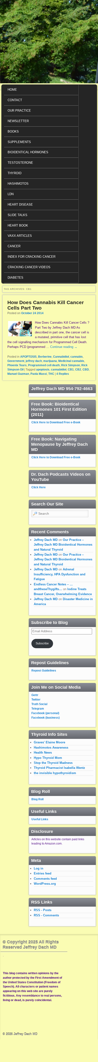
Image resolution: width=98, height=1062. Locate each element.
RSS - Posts (42, 910)
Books (13, 131)
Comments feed (45, 878)
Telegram (37, 708)
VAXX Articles (20, 235)
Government (15, 361)
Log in (38, 868)
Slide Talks (17, 215)
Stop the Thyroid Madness (53, 763)
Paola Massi (38, 373)
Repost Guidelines (43, 670)
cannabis (76, 356)
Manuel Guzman (18, 373)
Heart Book (18, 225)
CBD (86, 369)
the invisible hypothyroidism (55, 773)
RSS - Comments (46, 915)
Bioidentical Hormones (28, 152)
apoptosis (42, 369)
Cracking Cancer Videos (29, 267)
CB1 (71, 369)
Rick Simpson (70, 365)
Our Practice (19, 110)
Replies (62, 373)
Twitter (35, 699)
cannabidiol (58, 369)
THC (51, 373)
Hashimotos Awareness (51, 747)
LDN (11, 194)
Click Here (38, 487)
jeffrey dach (34, 361)
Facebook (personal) (45, 713)
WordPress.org (45, 883)
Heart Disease (20, 204)
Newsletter (18, 121)
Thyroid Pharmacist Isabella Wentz (59, 768)
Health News (43, 752)
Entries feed (42, 873)
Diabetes (15, 277)
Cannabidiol (61, 356)
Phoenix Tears (17, 365)
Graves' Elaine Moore (49, 742)
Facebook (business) (45, 717)
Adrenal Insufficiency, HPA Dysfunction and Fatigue (59, 574)
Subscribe (42, 643)
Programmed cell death (44, 365)
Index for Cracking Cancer (31, 256)
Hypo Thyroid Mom (48, 758)
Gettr (34, 695)
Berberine (45, 356)
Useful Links (39, 819)
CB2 (78, 369)
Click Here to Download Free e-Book (55, 422)
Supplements (19, 142)
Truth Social (39, 704)
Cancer (14, 246)
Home (12, 89)
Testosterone (20, 162)
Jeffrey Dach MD (46, 540)
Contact (15, 100)
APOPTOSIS (28, 356)
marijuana (50, 361)
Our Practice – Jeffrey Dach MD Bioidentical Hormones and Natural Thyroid (63, 544)
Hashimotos (18, 183)
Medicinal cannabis (71, 361)
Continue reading (63, 347)
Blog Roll (37, 799)
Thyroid (14, 173)
